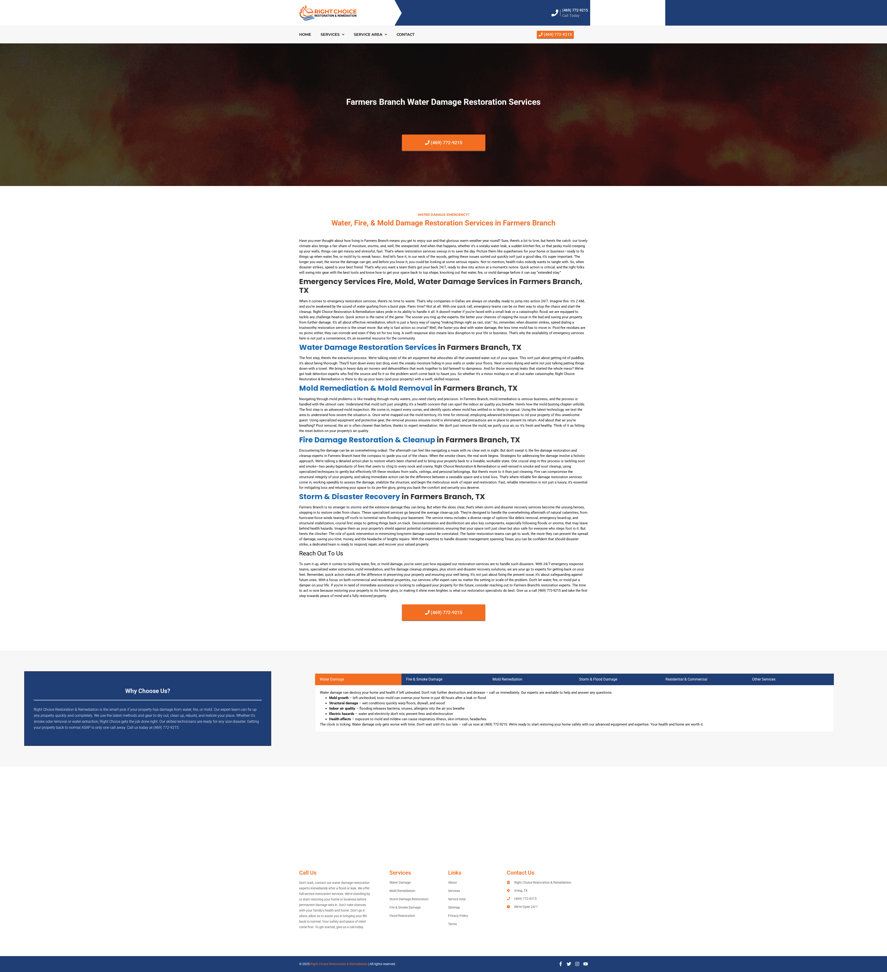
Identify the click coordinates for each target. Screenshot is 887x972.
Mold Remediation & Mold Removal (366, 388)
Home (305, 34)
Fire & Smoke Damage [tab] (424, 679)
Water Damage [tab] (332, 679)
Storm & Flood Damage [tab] (598, 679)
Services (330, 34)
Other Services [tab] (763, 679)
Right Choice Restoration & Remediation (339, 964)
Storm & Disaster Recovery (349, 496)
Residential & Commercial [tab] (686, 679)
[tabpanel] (574, 708)
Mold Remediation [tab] (507, 679)
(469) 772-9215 (575, 10)
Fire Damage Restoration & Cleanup (367, 440)
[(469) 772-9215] (554, 12)
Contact (406, 34)
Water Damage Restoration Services (368, 347)
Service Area (368, 34)
